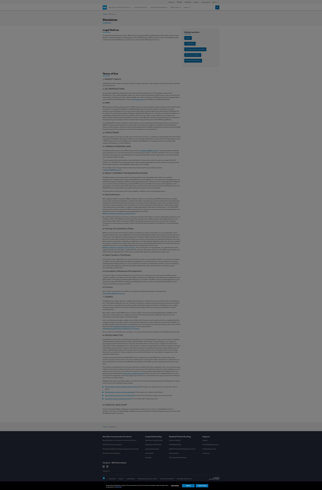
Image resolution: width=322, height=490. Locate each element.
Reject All (188, 485)
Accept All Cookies (202, 485)
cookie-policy (118, 487)
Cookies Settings (175, 485)
